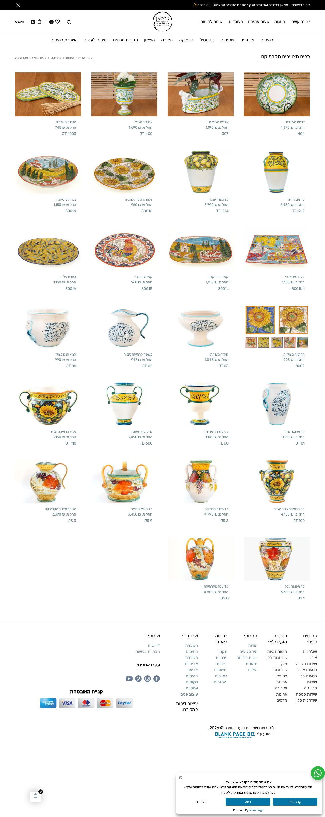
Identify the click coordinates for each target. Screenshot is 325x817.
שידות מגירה (306, 663)
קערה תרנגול (143, 277)
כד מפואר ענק (295, 586)
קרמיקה (186, 39)
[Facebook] (156, 678)
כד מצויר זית (296, 199)
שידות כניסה (306, 694)
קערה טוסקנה (218, 277)
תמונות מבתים (125, 39)
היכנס (19, 22)
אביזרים (247, 39)
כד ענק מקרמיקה (216, 586)
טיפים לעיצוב (95, 39)
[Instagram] (147, 678)
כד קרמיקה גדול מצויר (289, 509)
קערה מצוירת (219, 354)
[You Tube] (129, 678)
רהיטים (267, 39)
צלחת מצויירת (295, 122)
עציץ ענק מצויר (65, 354)
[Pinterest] (138, 678)
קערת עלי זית (66, 277)
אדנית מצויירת (219, 122)
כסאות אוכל (307, 669)
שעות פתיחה (258, 21)
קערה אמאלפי (295, 277)
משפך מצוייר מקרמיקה (60, 509)
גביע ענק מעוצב (141, 432)
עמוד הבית (85, 58)
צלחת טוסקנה (66, 199)
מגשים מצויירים (66, 122)
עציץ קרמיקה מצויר (63, 432)
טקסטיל (207, 39)
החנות (279, 21)
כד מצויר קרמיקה (217, 509)
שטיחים (227, 39)
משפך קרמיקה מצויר (138, 354)
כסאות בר (308, 675)
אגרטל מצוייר (143, 122)
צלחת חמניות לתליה (138, 199)
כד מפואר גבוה (294, 432)
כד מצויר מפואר (141, 509)
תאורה (167, 39)
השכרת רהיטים (64, 39)
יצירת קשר (301, 21)
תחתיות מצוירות (294, 354)
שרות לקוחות (211, 21)
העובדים (236, 21)
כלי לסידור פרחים (216, 432)
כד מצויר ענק (219, 199)
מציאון (149, 39)
